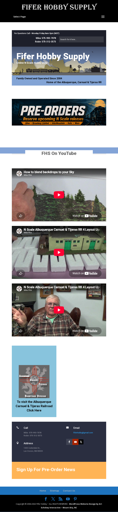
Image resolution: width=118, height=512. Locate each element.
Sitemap (54, 490)
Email (76, 427)
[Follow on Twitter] (81, 441)
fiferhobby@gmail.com (83, 433)
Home (43, 490)
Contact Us (69, 490)
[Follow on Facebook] (69, 442)
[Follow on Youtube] (75, 442)
